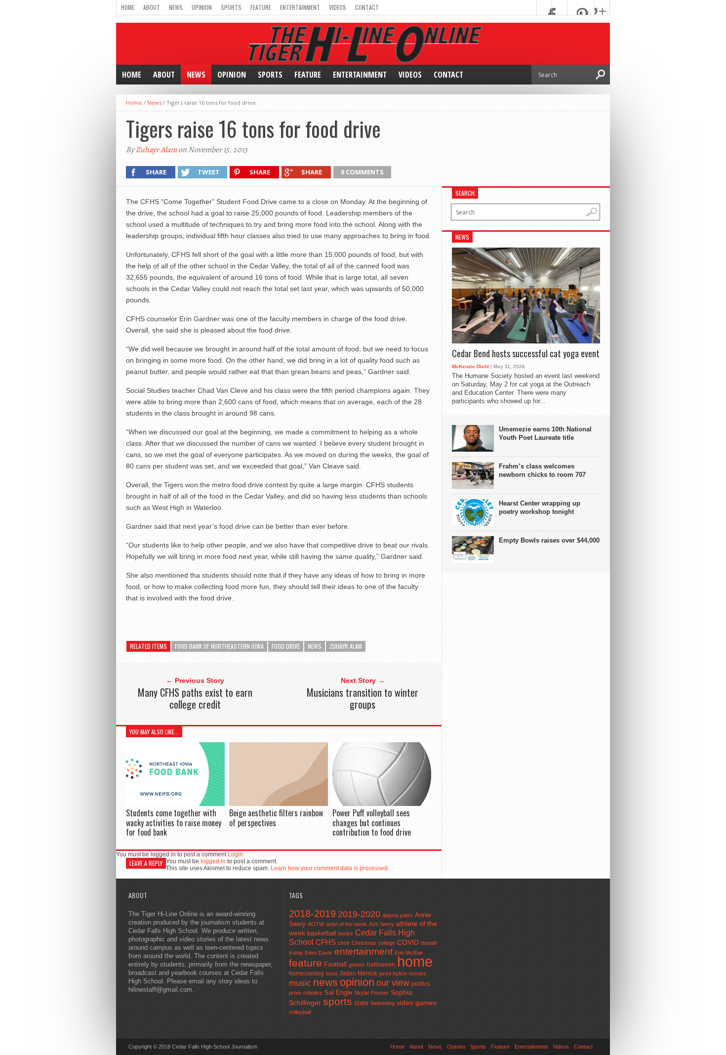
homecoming (306, 973)
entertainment (363, 951)
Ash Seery (381, 924)
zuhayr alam (345, 646)
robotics (313, 993)
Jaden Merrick (358, 973)
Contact (367, 7)
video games (417, 1003)
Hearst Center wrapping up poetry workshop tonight (539, 507)
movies (417, 973)
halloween (381, 964)
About (151, 7)
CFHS (326, 942)
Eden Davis (318, 953)
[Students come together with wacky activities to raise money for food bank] (175, 803)
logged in (213, 861)
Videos (337, 7)
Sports (231, 7)
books (345, 933)
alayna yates (397, 915)
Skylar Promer (371, 993)
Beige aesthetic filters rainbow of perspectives (276, 817)
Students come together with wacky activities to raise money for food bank (173, 822)
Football (335, 964)
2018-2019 (312, 913)
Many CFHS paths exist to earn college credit (195, 698)
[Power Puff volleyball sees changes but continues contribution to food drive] (381, 804)
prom (295, 993)
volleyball (300, 1012)
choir (344, 943)
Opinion (202, 7)
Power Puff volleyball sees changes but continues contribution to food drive (371, 822)
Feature (260, 7)
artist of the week (346, 924)
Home (127, 7)
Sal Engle (338, 992)
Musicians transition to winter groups (362, 698)
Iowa (331, 973)
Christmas (364, 943)
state (361, 1003)
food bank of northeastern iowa (219, 646)
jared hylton (393, 973)
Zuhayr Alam (156, 149)
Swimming (382, 1003)
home (415, 961)
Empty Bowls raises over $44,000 (549, 540)
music (300, 983)
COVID (408, 942)
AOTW (316, 924)
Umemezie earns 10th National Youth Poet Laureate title (545, 433)
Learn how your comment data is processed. (330, 868)
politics (420, 983)
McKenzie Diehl (470, 366)
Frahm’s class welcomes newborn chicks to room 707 (542, 470)
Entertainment (300, 7)
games (357, 965)
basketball (321, 933)
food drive (286, 646)
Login (235, 854)
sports (337, 1001)
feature (305, 963)
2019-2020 (359, 914)
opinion (357, 982)
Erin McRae (409, 953)
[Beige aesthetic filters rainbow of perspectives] (278, 804)
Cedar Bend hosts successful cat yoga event (526, 353)
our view (392, 983)
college (386, 943)
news (315, 646)
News (176, 7)
